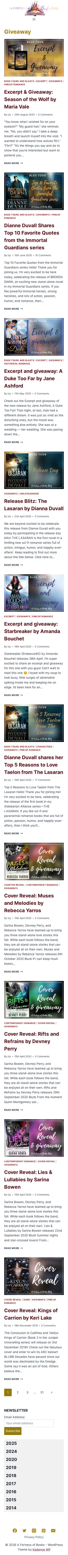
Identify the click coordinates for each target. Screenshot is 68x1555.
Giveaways (55, 81)
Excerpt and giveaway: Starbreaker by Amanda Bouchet (32, 631)
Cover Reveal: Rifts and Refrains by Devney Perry (31, 1041)
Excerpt (41, 81)
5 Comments (42, 516)
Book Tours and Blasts (19, 81)
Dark (27, 1299)
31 (42, 1392)
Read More (13, 163)
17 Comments (42, 779)
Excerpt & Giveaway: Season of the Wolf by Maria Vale (30, 99)
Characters (44, 746)
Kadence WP (42, 1549)
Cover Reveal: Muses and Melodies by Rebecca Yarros (29, 903)
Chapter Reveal (14, 885)
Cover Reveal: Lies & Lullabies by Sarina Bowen (28, 1179)
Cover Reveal (46, 1023)
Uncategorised (29, 493)
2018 (11, 1475)
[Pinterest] (43, 1530)
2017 (11, 1483)
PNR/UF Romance (14, 84)
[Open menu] (34, 19)
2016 (11, 1491)
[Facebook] (15, 1530)
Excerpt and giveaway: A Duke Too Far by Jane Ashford (33, 378)
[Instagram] (34, 1530)
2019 (11, 1467)
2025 (11, 1443)
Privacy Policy (34, 1537)
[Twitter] (24, 1530)
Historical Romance (17, 363)
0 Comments (45, 114)
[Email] (53, 1530)
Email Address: (14, 1417)
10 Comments (43, 255)
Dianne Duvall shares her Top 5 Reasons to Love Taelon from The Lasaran (33, 764)
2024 (11, 1451)
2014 (11, 1507)
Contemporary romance (42, 885)
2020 (11, 1459)
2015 (11, 1499)
